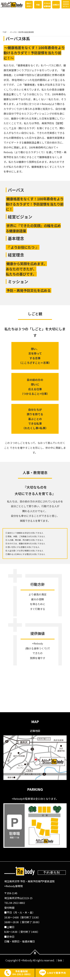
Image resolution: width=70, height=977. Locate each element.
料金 (38, 4)
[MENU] (66, 3)
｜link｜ (60, 960)
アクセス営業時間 (47, 4)
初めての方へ (29, 4)
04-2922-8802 (17, 903)
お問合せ (56, 4)
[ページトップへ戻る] (35, 954)
